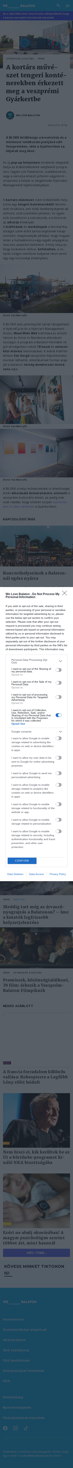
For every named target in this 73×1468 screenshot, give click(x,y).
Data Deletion (15, 874)
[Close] (65, 594)
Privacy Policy (58, 874)
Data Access (36, 874)
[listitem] (36, 661)
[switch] (59, 670)
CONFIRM (22, 860)
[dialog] (36, 734)
